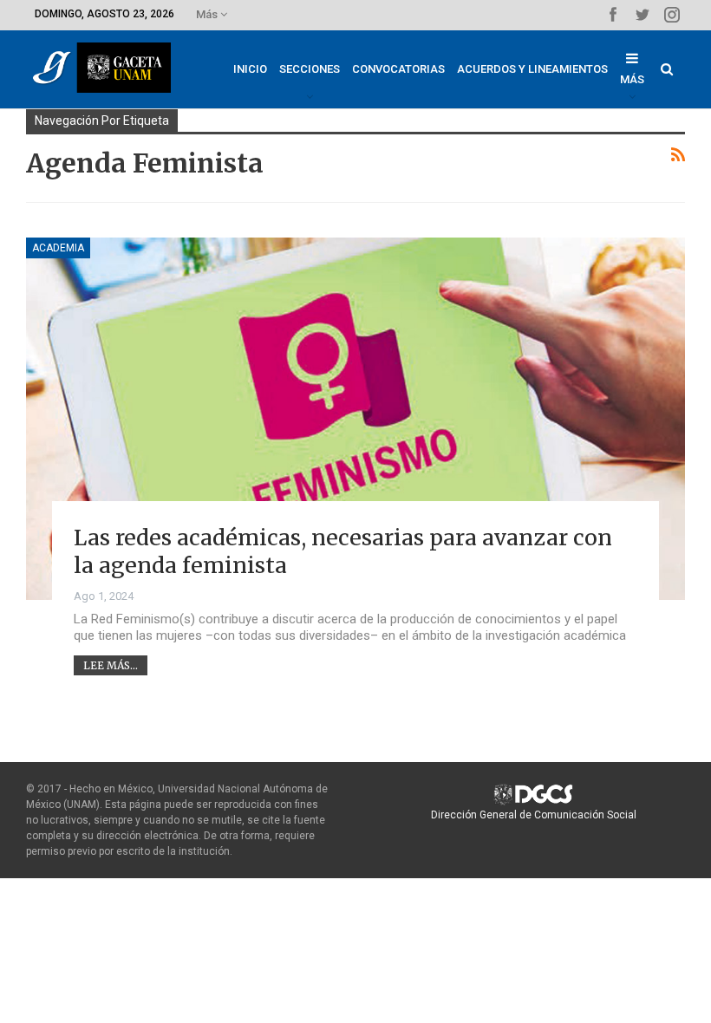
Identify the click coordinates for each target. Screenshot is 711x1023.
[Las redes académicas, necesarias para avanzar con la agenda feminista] (355, 419)
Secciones (309, 68)
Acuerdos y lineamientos (532, 68)
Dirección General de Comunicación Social (533, 815)
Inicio (250, 68)
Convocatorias (398, 68)
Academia (58, 248)
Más (208, 14)
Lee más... (110, 665)
